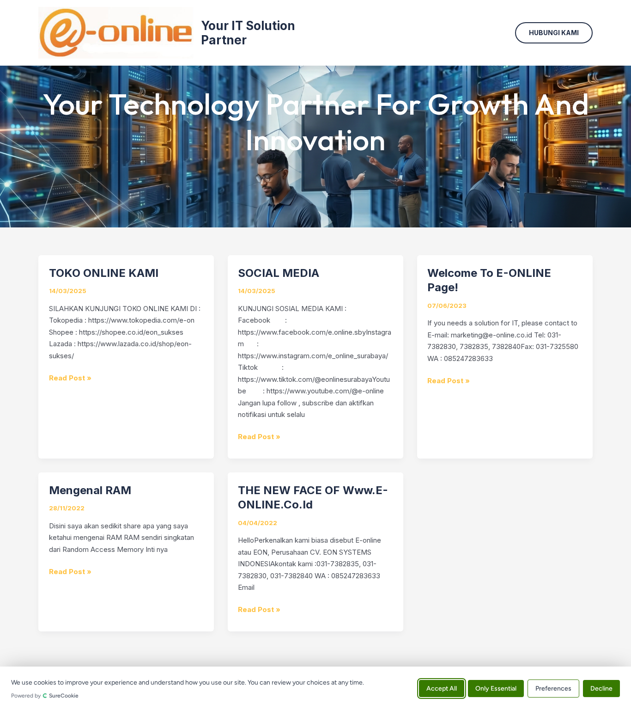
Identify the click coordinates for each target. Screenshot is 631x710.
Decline (601, 688)
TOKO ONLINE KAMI (103, 273)
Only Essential (495, 688)
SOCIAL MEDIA (278, 273)
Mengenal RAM (90, 490)
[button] (554, 32)
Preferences (553, 688)
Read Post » (70, 377)
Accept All (441, 688)
